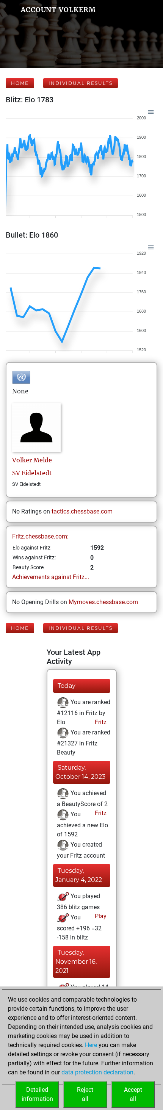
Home (20, 83)
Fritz (100, 722)
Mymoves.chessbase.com (103, 602)
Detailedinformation (37, 1094)
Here (91, 1045)
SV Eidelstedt (32, 473)
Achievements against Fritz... (50, 577)
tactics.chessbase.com (82, 511)
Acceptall (133, 1094)
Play (100, 916)
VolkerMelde (32, 460)
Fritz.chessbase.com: (40, 536)
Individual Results (81, 83)
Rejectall (85, 1094)
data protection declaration (97, 1072)
